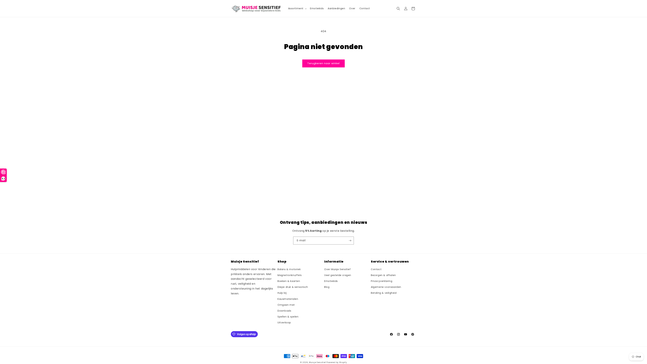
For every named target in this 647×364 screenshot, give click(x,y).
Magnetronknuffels (290, 275)
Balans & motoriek (289, 269)
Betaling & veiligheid (384, 293)
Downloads (284, 310)
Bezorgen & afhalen (383, 275)
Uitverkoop (284, 322)
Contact (376, 269)
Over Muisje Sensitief (337, 269)
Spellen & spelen (288, 316)
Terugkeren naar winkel (323, 63)
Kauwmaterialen (288, 299)
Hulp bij (282, 293)
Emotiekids (331, 281)
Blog (326, 287)
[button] (297, 8)
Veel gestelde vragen (337, 275)
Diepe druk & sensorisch (293, 287)
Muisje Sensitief (317, 362)
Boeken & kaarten (289, 281)
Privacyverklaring (381, 281)
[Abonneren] (350, 241)
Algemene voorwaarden (386, 287)
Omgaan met (286, 305)
